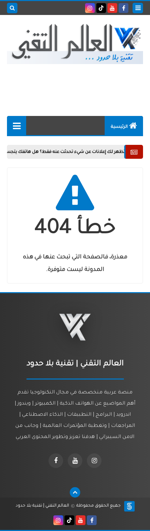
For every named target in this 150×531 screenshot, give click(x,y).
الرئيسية (119, 127)
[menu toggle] (138, 8)
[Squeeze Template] (129, 506)
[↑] (75, 492)
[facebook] (123, 8)
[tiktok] (101, 8)
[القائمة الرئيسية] (16, 125)
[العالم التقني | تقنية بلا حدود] (75, 44)
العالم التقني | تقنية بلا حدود (42, 505)
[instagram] (90, 8)
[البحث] (12, 8)
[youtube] (112, 8)
